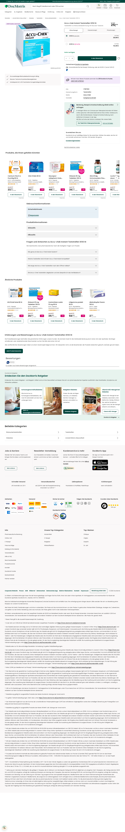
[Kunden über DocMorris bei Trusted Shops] (110, 506)
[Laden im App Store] (105, 462)
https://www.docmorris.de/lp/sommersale (71, 623)
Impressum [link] (85, 591)
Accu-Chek (87, 95)
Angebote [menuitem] (19, 12)
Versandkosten (9, 553)
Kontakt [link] (7, 567)
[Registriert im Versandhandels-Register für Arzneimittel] (68, 505)
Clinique (86, 534)
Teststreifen (40, 18)
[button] (88, 123)
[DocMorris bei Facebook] (81, 503)
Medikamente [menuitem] (29, 12)
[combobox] (61, 6)
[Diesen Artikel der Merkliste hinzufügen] (118, 58)
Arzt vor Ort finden (108, 123)
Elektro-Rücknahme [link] (66, 591)
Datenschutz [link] (41, 591)
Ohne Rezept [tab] (73, 30)
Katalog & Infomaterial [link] (12, 549)
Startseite (7, 18)
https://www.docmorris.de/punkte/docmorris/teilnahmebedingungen (62, 698)
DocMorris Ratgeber (110, 417)
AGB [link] (26, 591)
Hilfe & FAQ (8, 556)
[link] (56, 516)
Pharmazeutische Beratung (13, 534)
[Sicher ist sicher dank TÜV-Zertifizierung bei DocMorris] (55, 503)
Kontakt (76, 591)
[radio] (67, 36)
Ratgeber (47, 542)
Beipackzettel (34, 215)
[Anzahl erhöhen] (72, 58)
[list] (33, 45)
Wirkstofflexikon (49, 545)
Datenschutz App (52, 591)
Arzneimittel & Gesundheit (19, 18)
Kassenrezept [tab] (92, 30)
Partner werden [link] (10, 579)
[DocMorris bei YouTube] (89, 503)
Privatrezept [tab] (111, 30)
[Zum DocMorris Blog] (78, 503)
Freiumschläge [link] (9, 545)
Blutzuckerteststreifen (51, 18)
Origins (86, 538)
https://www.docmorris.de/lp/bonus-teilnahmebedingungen (71, 667)
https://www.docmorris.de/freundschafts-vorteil (40, 642)
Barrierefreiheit (9, 575)
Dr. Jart (86, 545)
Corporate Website (11, 591)
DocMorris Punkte (10, 571)
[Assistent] (4, 828)
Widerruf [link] (32, 591)
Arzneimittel (48, 534)
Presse (21, 591)
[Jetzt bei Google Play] (105, 468)
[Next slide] (116, 177)
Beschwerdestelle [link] (10, 560)
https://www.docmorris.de (107, 627)
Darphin (86, 542)
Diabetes (31, 18)
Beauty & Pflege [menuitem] (40, 12)
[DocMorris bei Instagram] (85, 503)
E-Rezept (8, 542)
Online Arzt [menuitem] (59, 12)
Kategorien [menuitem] (8, 12)
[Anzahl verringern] (66, 58)
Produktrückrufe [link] (10, 564)
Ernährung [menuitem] (51, 12)
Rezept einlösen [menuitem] (80, 12)
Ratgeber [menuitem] (68, 12)
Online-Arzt (8, 538)
